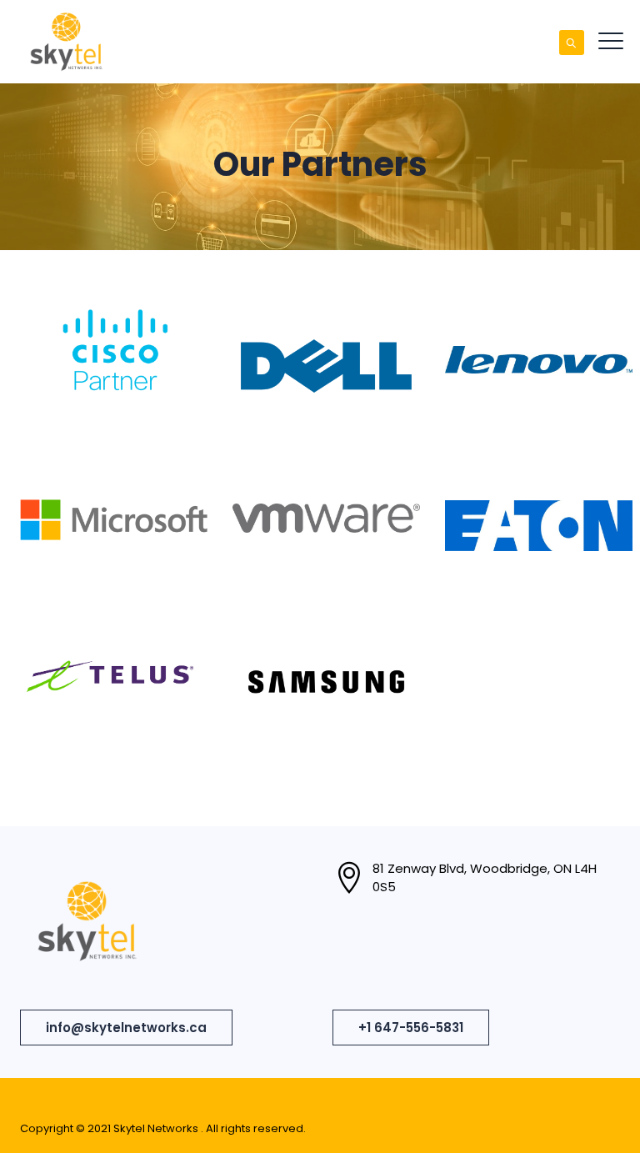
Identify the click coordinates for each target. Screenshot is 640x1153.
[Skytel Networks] (66, 41)
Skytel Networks (157, 1128)
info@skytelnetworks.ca (126, 1027)
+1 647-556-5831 (410, 1027)
